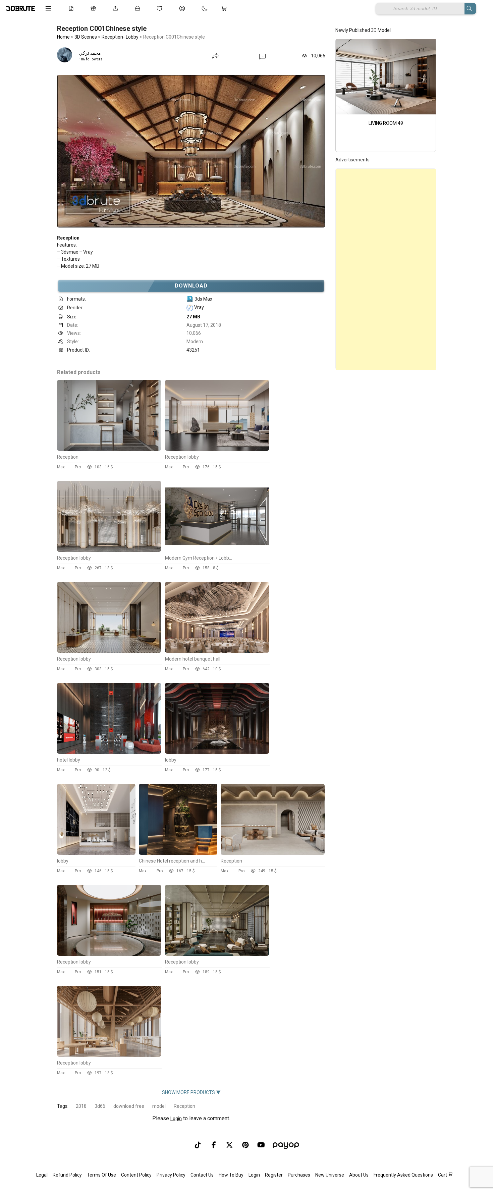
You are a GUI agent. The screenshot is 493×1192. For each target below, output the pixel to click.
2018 (81, 1106)
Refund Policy (67, 1175)
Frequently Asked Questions (403, 1175)
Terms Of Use (101, 1175)
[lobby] (217, 752)
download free (128, 1106)
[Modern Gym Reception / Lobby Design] (217, 550)
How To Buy (231, 1175)
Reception (184, 1106)
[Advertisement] (386, 269)
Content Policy (136, 1175)
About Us (359, 1175)
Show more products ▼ (191, 1092)
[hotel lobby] (109, 752)
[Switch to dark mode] (198, 8)
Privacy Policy (171, 1175)
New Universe (329, 1175)
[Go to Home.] (20, 8)
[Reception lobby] (217, 449)
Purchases (299, 1175)
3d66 (100, 1106)
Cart (443, 1175)
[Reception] (109, 449)
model (159, 1106)
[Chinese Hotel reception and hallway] (178, 853)
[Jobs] (138, 8)
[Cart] (225, 8)
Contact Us (202, 1175)
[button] (262, 56)
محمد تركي (90, 53)
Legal (42, 1175)
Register (274, 1175)
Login (176, 1118)
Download (191, 285)
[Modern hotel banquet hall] (217, 651)
